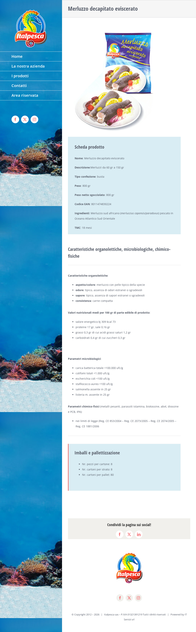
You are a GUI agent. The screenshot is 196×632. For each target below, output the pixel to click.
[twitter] (129, 597)
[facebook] (120, 597)
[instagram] (138, 597)
